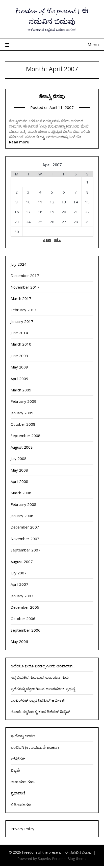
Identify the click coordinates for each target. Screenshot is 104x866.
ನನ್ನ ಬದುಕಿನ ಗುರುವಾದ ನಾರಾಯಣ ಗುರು (40, 677)
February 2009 (23, 401)
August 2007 (22, 561)
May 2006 (19, 641)
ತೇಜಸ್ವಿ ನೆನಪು (52, 96)
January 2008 (22, 515)
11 (40, 201)
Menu (93, 44)
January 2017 (22, 321)
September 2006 (25, 630)
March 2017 (21, 298)
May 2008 (19, 470)
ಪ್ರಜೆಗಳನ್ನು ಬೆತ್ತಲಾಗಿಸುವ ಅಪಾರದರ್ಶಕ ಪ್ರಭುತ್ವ (43, 688)
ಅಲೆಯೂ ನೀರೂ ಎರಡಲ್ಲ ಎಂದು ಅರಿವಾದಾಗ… (43, 665)
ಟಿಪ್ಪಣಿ (15, 770)
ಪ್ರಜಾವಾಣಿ (18, 792)
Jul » (57, 239)
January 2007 (22, 595)
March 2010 (21, 344)
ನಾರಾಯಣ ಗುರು (23, 781)
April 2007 (19, 584)
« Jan (47, 239)
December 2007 (25, 527)
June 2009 (19, 355)
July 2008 (19, 458)
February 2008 (23, 504)
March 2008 (21, 492)
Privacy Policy (22, 828)
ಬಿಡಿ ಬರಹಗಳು (21, 804)
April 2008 (19, 481)
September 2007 (25, 549)
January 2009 (22, 412)
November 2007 (25, 538)
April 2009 (19, 378)
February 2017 (23, 309)
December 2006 (25, 607)
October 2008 (23, 424)
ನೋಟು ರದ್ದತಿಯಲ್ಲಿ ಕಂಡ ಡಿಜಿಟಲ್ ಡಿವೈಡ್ (40, 711)
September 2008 (25, 435)
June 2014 (19, 332)
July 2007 (19, 572)
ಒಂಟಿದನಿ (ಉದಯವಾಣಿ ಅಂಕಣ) (35, 747)
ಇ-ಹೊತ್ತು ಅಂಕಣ (23, 735)
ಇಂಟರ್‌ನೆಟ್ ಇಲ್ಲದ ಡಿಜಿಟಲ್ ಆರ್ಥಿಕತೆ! (38, 700)
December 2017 (25, 275)
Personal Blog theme (69, 858)
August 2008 (22, 447)
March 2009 (21, 389)
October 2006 (23, 618)
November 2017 (25, 287)
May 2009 (19, 366)
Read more (19, 141)
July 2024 (19, 264)
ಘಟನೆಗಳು (18, 758)
